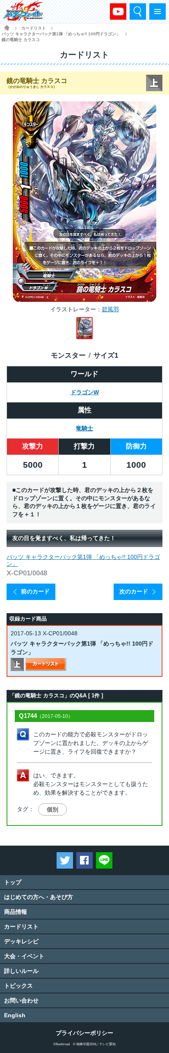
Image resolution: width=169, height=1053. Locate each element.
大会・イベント (24, 956)
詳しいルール (21, 971)
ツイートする (65, 860)
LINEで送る (104, 860)
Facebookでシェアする (84, 860)
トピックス (18, 985)
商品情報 (15, 911)
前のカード (35, 591)
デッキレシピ (21, 941)
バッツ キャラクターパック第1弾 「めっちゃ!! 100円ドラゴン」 (61, 34)
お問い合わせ (21, 1000)
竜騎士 (84, 428)
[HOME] (7, 28)
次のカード (133, 591)
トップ (12, 882)
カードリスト (33, 28)
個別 (52, 809)
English (14, 1015)
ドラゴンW (85, 392)
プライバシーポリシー (84, 1033)
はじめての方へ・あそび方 (38, 897)
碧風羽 (110, 309)
